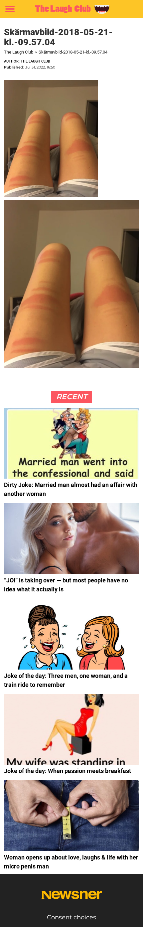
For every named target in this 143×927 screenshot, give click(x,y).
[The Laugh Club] (71, 9)
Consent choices (71, 917)
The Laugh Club (18, 52)
